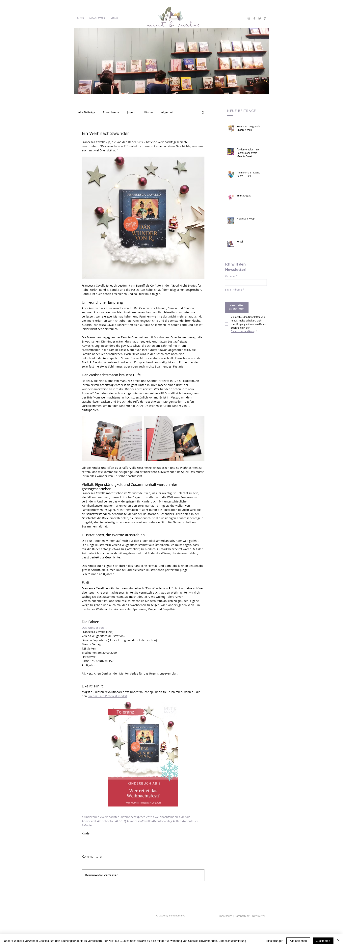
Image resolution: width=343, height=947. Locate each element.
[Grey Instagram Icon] (249, 18)
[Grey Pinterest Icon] (265, 18)
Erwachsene (111, 112)
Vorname (231, 276)
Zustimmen (323, 941)
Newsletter (258, 916)
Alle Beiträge (86, 112)
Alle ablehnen (298, 941)
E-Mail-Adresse (234, 289)
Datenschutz (242, 916)
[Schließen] (338, 940)
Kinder (148, 112)
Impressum (225, 916)
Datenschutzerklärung (232, 941)
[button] (203, 112)
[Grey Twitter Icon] (259, 18)
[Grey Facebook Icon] (254, 18)
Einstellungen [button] (274, 941)
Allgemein (167, 112)
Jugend (131, 112)
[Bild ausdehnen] (112, 438)
